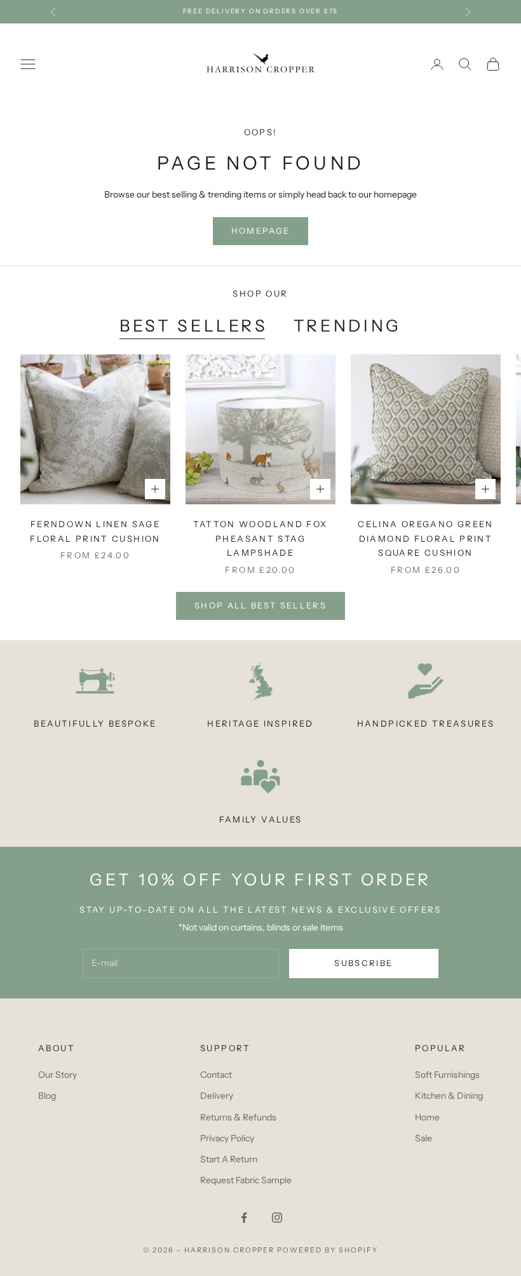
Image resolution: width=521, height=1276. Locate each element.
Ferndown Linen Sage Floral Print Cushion (95, 531)
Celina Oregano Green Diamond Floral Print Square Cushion (426, 538)
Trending (348, 325)
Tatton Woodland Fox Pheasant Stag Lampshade (260, 538)
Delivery (216, 1095)
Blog (47, 1095)
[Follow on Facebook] (244, 1217)
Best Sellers (193, 325)
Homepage (260, 230)
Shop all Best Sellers (260, 605)
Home (427, 1117)
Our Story (57, 1074)
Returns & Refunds (238, 1117)
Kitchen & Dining (449, 1095)
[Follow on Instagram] (277, 1217)
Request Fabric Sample (246, 1180)
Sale (423, 1138)
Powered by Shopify (327, 1250)
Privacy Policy (227, 1138)
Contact (216, 1074)
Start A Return (228, 1159)
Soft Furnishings (447, 1074)
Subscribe (363, 963)
